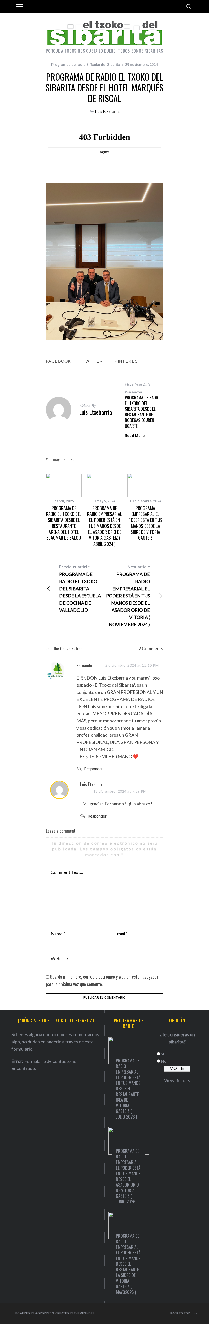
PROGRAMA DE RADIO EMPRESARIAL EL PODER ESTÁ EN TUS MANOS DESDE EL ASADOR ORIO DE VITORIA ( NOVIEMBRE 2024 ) (128, 596)
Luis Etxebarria (107, 111)
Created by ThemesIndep (75, 1313)
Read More (135, 436)
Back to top (180, 1313)
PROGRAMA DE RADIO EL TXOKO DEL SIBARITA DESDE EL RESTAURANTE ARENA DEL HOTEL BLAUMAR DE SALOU (64, 523)
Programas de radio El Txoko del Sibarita (85, 65)
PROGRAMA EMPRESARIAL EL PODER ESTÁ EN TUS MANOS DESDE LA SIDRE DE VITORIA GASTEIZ (145, 523)
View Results (177, 1080)
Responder (93, 768)
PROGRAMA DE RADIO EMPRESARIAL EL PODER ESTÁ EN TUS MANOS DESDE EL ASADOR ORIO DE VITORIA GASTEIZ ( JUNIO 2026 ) (128, 1176)
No (163, 1060)
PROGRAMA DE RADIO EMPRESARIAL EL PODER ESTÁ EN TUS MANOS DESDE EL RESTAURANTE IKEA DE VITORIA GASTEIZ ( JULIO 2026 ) (128, 1088)
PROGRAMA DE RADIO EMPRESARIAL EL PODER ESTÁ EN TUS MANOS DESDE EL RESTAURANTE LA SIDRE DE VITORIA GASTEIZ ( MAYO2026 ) (128, 1264)
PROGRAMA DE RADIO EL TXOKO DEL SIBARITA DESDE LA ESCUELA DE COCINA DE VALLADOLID (80, 589)
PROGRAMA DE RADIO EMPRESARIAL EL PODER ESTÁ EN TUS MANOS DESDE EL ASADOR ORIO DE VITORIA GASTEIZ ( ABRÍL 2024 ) (104, 526)
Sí (162, 1053)
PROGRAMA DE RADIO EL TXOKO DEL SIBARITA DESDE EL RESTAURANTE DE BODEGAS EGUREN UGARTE (142, 411)
